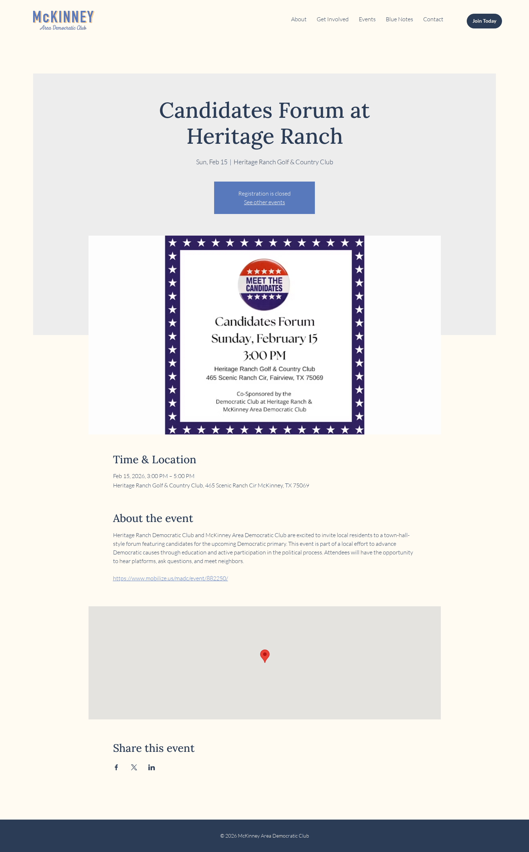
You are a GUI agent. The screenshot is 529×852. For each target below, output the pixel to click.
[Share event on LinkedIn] (151, 767)
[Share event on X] (134, 767)
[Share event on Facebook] (116, 767)
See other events (264, 202)
